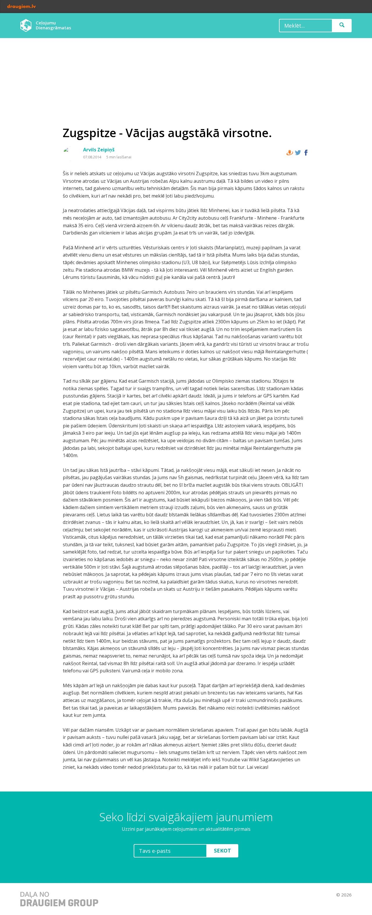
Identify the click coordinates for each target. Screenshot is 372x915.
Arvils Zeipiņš (99, 149)
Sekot (222, 850)
